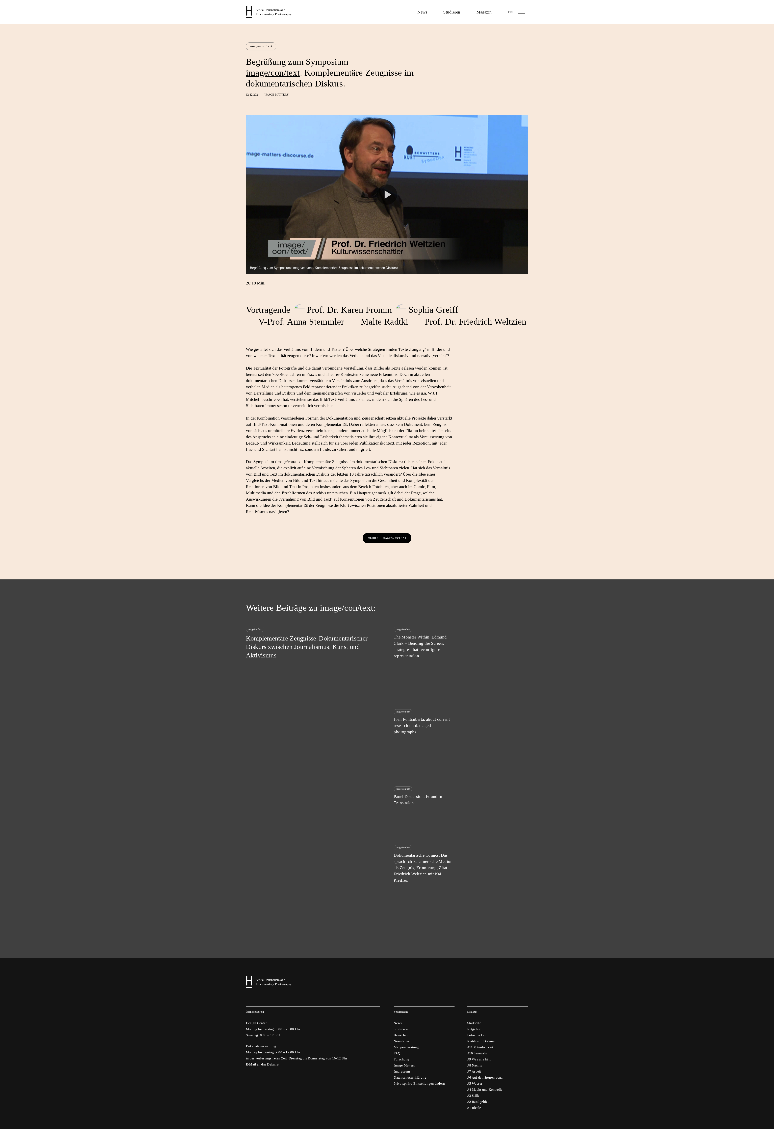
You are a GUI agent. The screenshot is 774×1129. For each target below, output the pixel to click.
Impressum (402, 1071)
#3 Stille (473, 1096)
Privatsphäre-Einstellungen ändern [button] (419, 1083)
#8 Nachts (474, 1065)
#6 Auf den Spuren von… (486, 1077)
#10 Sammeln (477, 1053)
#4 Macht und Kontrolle (484, 1090)
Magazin (484, 12)
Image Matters (404, 1065)
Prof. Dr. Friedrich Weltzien (475, 322)
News (422, 12)
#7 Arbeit (474, 1071)
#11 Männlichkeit (480, 1047)
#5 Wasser (474, 1083)
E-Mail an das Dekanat (262, 1064)
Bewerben (401, 1035)
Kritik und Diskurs (481, 1041)
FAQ (397, 1053)
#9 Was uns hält (479, 1059)
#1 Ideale (474, 1108)
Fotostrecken (476, 1035)
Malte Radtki (384, 322)
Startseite (474, 1023)
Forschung (401, 1059)
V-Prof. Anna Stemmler (301, 322)
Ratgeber (474, 1029)
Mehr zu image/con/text (387, 538)
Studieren (451, 12)
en (510, 12)
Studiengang (401, 1011)
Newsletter (401, 1041)
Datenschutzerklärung (410, 1077)
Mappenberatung (406, 1047)
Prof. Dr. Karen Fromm (349, 310)
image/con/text (261, 46)
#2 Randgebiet (478, 1102)
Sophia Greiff (433, 310)
